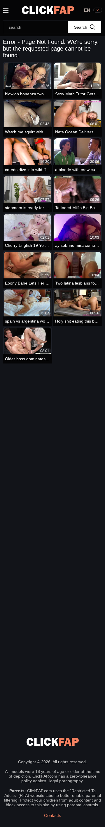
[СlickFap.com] (48, 10)
